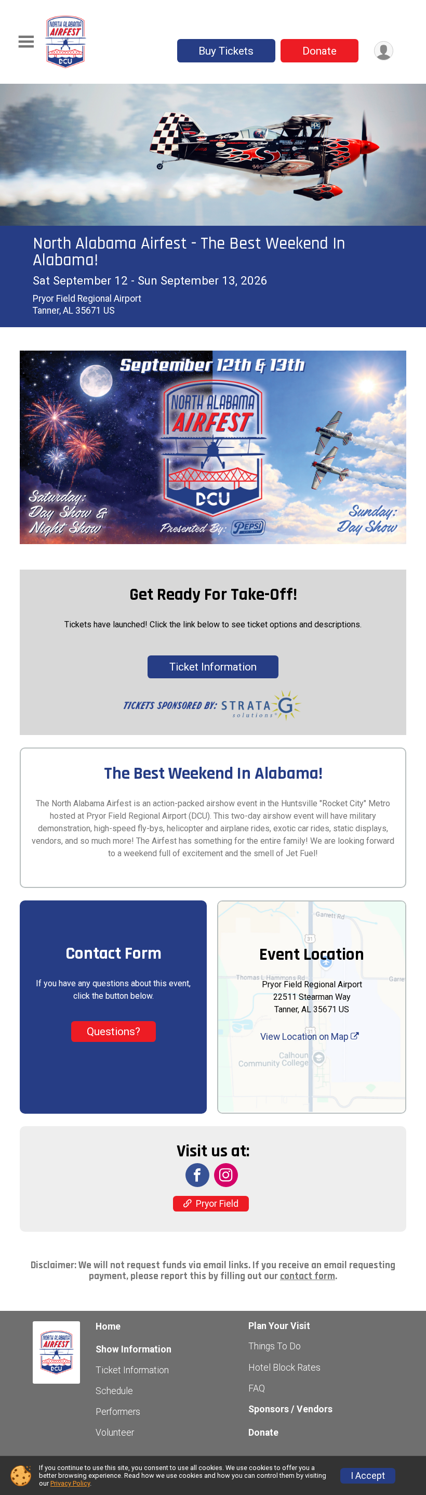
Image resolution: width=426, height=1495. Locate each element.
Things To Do (274, 1346)
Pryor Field (217, 1203)
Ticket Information (213, 667)
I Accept (368, 1476)
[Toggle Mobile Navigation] (26, 42)
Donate (319, 51)
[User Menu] (383, 50)
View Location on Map (305, 1037)
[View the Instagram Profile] (226, 1175)
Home (108, 1326)
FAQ (256, 1388)
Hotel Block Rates (284, 1367)
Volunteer (115, 1432)
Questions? (113, 1031)
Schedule (114, 1391)
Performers (118, 1412)
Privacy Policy (70, 1483)
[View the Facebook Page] (197, 1175)
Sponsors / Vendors (290, 1409)
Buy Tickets (226, 51)
